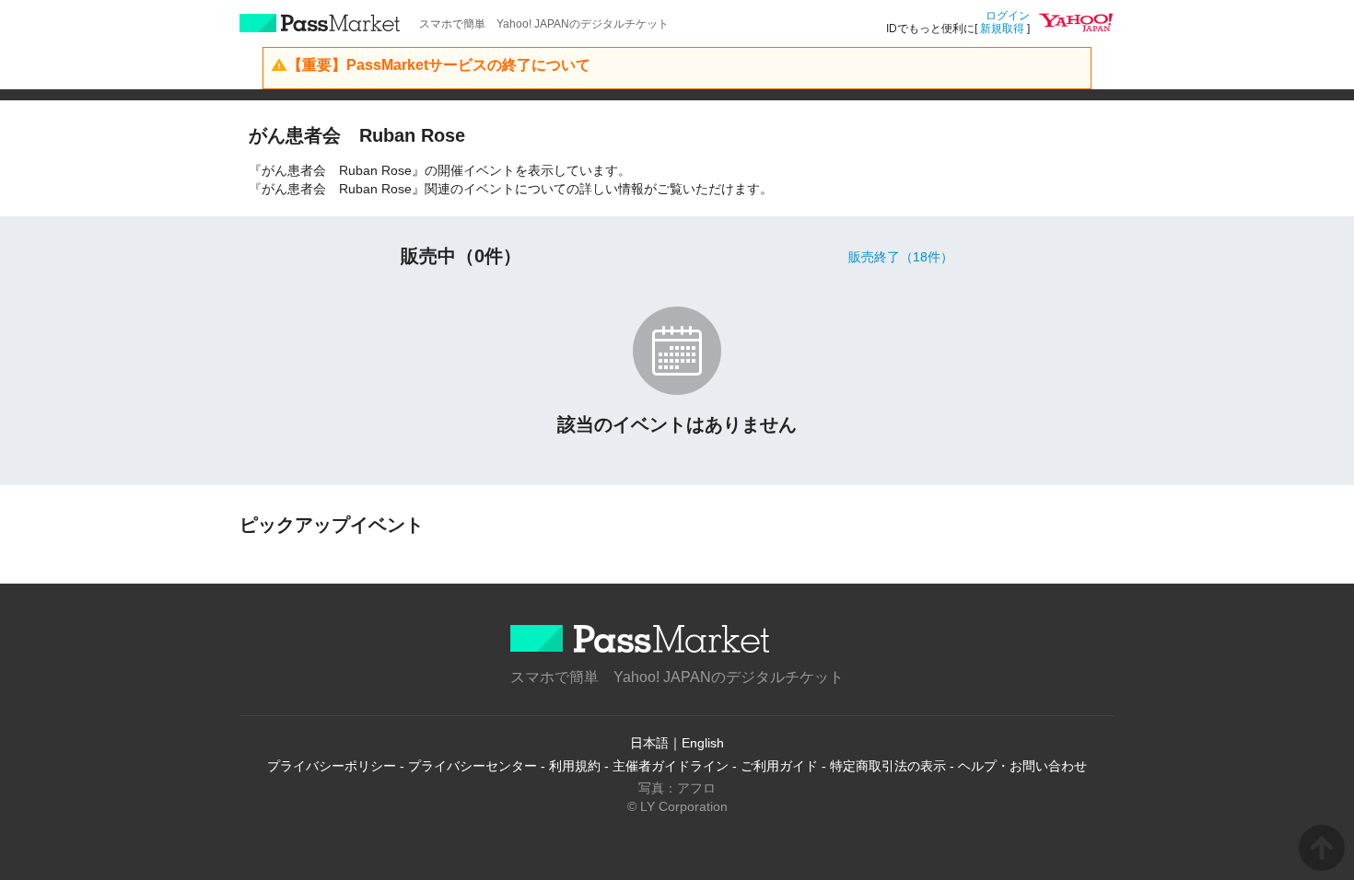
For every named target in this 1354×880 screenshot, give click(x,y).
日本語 (649, 742)
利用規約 (575, 765)
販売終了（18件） (900, 256)
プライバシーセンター (472, 765)
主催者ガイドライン (671, 765)
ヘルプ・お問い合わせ (1022, 765)
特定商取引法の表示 (888, 765)
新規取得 (1002, 28)
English (703, 742)
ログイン (1008, 15)
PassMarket (320, 23)
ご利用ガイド (779, 765)
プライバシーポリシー (331, 765)
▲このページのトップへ (1322, 848)
